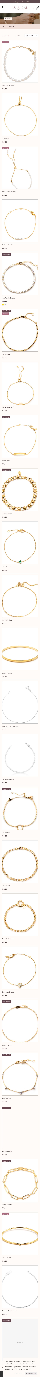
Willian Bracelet (7, 1151)
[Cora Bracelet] (20, 1342)
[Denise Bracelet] (20, 651)
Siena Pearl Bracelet (8, 85)
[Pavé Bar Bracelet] (20, 223)
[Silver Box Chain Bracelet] (20, 704)
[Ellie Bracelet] (20, 811)
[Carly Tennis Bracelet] (20, 276)
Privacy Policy (18, 1373)
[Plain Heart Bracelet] (20, 385)
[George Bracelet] (20, 1182)
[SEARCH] (4, 10)
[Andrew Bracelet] (20, 492)
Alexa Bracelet (6, 1258)
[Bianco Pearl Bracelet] (20, 170)
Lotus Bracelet (6, 567)
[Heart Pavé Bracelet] (20, 970)
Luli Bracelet (6, 886)
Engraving (6, 417)
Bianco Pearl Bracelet (8, 192)
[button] (37, 8)
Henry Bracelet (6, 1098)
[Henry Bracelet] (20, 1076)
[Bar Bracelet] (20, 439)
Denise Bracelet (7, 673)
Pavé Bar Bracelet (7, 245)
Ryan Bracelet (6, 354)
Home (3, 26)
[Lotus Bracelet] (20, 545)
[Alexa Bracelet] (20, 1236)
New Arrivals (6, 254)
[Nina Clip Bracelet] (20, 917)
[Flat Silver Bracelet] (20, 757)
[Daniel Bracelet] (20, 1023)
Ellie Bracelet (6, 832)
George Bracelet (7, 1204)
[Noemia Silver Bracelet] (20, 1289)
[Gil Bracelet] (20, 116)
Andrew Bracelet (7, 514)
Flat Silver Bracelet (8, 779)
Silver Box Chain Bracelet (10, 726)
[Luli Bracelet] (20, 864)
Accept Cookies (31, 1373)
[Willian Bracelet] (20, 1129)
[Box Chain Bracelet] (20, 598)
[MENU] (7, 7)
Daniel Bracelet (6, 1045)
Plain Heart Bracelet (8, 407)
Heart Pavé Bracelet (8, 992)
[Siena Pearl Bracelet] (20, 63)
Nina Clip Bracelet (7, 939)
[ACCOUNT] (33, 8)
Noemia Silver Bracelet (9, 1311)
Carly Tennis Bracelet (8, 298)
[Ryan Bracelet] (20, 332)
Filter (6, 35)
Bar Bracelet (6, 460)
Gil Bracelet (5, 138)
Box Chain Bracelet (8, 620)
